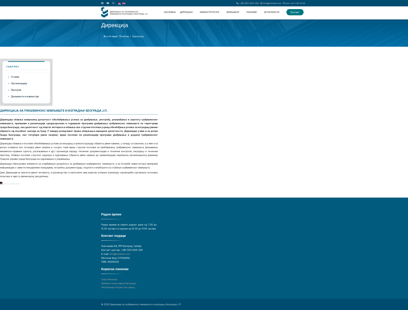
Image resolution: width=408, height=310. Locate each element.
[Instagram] (113, 3)
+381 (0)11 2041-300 (249, 3)
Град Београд (109, 279)
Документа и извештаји (25, 96)
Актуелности (271, 12)
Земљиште (232, 12)
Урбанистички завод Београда (118, 283)
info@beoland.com (272, 3)
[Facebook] (102, 3)
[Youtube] (108, 3)
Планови (251, 12)
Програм (16, 90)
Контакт (295, 12)
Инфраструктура (209, 12)
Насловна (170, 12)
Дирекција (186, 12)
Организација (19, 83)
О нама (15, 77)
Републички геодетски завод (118, 287)
